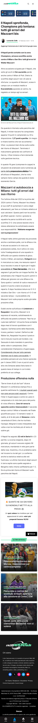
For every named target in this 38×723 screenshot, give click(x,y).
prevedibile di (14, 269)
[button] (28, 4)
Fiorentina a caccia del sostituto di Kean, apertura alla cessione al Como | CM (18, 594)
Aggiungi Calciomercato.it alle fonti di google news (19, 46)
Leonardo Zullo (12, 41)
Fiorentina (13, 587)
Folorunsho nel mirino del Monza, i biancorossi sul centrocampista (17, 564)
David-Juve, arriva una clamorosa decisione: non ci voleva (19, 624)
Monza (14, 557)
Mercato (7, 557)
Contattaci (32, 706)
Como (6, 587)
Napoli (20, 557)
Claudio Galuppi (19, 683)
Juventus (7, 616)
